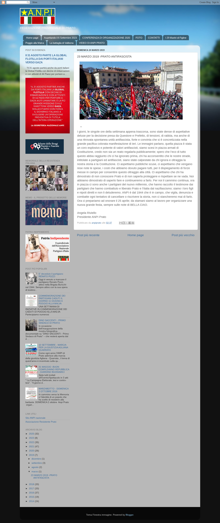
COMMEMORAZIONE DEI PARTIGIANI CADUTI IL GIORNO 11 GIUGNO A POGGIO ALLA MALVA (52, 300)
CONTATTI (154, 37)
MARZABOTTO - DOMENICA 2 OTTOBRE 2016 (53, 389)
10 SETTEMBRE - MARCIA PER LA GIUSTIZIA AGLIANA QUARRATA (53, 347)
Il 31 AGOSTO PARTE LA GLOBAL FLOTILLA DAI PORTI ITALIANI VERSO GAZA (46, 59)
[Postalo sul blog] (123, 223)
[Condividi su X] (126, 223)
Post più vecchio (183, 235)
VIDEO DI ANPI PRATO (92, 43)
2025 (32, 434)
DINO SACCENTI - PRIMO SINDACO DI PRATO (52, 321)
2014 (32, 501)
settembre (37, 463)
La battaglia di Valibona (61, 43)
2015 (32, 497)
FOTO (139, 37)
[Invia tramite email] (120, 223)
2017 (32, 488)
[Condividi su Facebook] (129, 223)
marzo (35, 471)
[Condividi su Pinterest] (132, 223)
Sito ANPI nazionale (35, 418)
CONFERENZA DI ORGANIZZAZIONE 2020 (106, 37)
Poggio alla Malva (34, 43)
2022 (32, 442)
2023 (32, 438)
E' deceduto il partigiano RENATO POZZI (51, 275)
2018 (32, 484)
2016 (32, 493)
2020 (32, 451)
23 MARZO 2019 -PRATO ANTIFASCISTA (44, 476)
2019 (32, 455)
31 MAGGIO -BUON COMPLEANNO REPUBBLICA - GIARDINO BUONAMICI (54, 369)
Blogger (129, 515)
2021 (32, 446)
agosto (35, 467)
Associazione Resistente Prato (40, 422)
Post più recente (88, 235)
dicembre (37, 459)
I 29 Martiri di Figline (175, 37)
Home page (32, 37)
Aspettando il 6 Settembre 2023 (60, 37)
